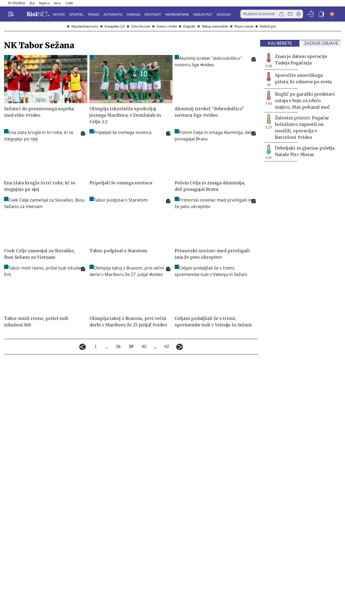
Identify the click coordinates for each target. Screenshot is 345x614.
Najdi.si (44, 3)
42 (166, 346)
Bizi (32, 3)
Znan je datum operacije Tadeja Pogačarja (301, 59)
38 (118, 346)
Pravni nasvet (243, 26)
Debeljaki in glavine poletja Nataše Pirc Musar (304, 151)
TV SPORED (16, 3)
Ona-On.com (140, 26)
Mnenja (133, 14)
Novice (59, 14)
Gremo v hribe (167, 26)
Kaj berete (280, 43)
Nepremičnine (177, 14)
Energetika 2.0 (115, 26)
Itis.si (57, 3)
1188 (69, 3)
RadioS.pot (268, 26)
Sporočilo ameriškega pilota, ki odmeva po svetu (303, 78)
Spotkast (152, 14)
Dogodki (189, 26)
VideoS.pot (202, 14)
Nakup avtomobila (215, 26)
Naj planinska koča (84, 26)
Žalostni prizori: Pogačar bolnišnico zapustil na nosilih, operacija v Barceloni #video (302, 127)
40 (144, 346)
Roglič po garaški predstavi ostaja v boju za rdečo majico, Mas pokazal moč (305, 100)
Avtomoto (113, 14)
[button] (11, 14)
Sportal (76, 14)
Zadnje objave (321, 43)
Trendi (93, 14)
